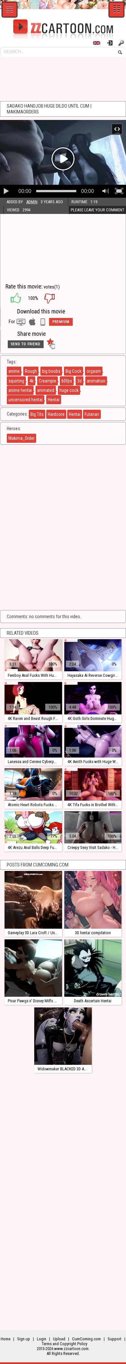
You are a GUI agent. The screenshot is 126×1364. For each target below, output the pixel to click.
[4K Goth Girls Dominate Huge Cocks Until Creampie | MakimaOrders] (92, 698)
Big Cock (73, 371)
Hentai (53, 399)
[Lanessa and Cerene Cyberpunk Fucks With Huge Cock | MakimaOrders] (33, 741)
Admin (31, 201)
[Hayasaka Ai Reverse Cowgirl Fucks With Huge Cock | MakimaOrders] (92, 655)
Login (112, 43)
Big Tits (37, 414)
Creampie (47, 380)
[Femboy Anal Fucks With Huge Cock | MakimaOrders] (33, 655)
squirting (16, 380)
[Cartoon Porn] (63, 29)
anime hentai (20, 390)
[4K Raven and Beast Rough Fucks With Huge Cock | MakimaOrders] (33, 698)
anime (14, 371)
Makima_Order (21, 438)
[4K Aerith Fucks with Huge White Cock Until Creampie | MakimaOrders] (92, 741)
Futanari (92, 414)
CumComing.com (86, 1338)
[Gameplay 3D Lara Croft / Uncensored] (33, 899)
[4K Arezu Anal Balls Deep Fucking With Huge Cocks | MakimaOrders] (33, 827)
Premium (60, 322)
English (99, 43)
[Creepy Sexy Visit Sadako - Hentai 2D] (92, 827)
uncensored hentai (25, 399)
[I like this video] (12, 298)
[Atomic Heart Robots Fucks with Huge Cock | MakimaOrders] (33, 784)
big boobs (51, 371)
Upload (59, 1338)
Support (114, 1338)
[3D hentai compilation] (92, 899)
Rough (31, 371)
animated (45, 390)
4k (31, 380)
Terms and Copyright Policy (64, 1343)
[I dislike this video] (54, 298)
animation (96, 380)
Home (5, 1338)
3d (79, 380)
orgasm (94, 371)
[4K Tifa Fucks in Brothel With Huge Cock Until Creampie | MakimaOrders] (92, 784)
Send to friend (25, 344)
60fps (66, 380)
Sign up (122, 43)
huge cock (69, 390)
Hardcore (56, 414)
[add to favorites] (50, 344)
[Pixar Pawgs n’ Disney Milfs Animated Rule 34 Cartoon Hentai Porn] (33, 968)
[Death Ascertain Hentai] (92, 968)
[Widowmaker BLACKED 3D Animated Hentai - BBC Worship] (62, 1036)
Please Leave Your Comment (97, 209)
